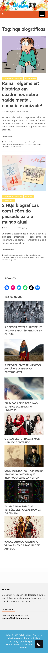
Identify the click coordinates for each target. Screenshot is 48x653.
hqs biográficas (21, 144)
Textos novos (13, 296)
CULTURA (18, 78)
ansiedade (17, 142)
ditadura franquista (11, 255)
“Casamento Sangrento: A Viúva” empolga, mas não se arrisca (22, 545)
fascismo (21, 255)
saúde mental (16, 146)
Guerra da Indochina (33, 255)
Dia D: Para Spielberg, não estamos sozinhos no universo (21, 407)
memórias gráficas (37, 257)
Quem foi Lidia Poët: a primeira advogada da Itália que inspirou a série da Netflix (23, 474)
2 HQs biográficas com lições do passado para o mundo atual (20, 214)
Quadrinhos (32, 144)
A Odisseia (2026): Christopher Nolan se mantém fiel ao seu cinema (23, 330)
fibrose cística (7, 144)
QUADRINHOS (8, 78)
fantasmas (38, 142)
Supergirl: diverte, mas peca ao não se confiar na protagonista (22, 369)
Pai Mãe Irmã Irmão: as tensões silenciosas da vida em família (22, 510)
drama (31, 142)
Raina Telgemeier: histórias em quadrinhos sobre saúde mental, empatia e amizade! (22, 94)
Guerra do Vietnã (8, 257)
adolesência (8, 142)
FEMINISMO (28, 196)
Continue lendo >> (8, 136)
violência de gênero (9, 260)
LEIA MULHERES (30, 78)
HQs (14, 144)
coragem (25, 142)
